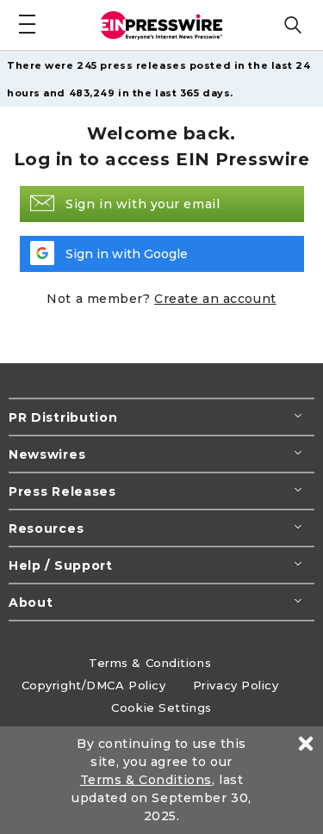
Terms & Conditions (150, 663)
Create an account (215, 298)
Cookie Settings (161, 707)
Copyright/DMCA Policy (94, 685)
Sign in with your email (142, 204)
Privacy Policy (236, 685)
